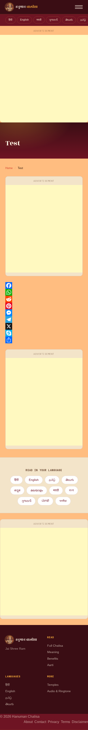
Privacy (54, 722)
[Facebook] (44, 285)
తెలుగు (69, 19)
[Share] (44, 340)
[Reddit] (44, 299)
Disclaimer (80, 722)
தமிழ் (52, 479)
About (29, 722)
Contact (41, 722)
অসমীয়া (63, 501)
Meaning (53, 652)
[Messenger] (44, 312)
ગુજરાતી (53, 19)
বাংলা (71, 490)
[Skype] (44, 333)
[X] (44, 326)
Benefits (52, 658)
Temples (53, 684)
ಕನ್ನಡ (17, 490)
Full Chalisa (55, 645)
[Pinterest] (44, 306)
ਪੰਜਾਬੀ (45, 501)
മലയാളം (37, 490)
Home (9, 168)
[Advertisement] (44, 78)
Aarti (50, 665)
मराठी (39, 19)
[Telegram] (44, 319)
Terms (66, 722)
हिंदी (10, 19)
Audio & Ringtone (59, 691)
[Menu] (79, 7)
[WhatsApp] (44, 292)
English (24, 19)
